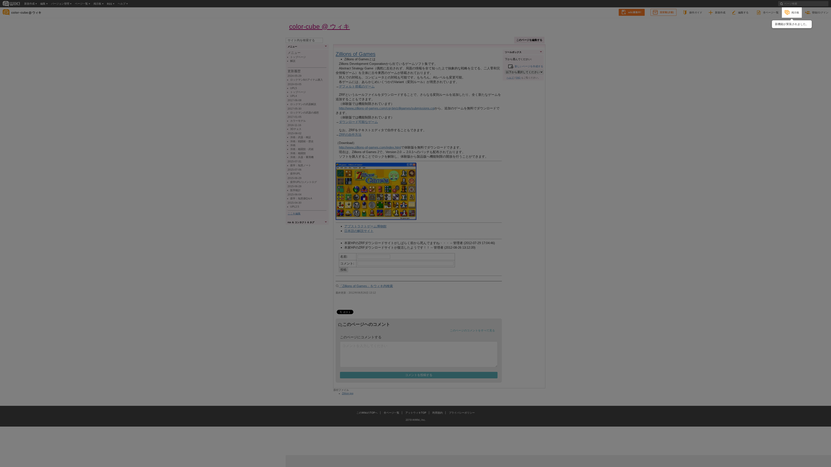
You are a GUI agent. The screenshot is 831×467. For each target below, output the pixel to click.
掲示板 (795, 12)
